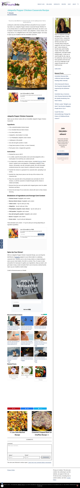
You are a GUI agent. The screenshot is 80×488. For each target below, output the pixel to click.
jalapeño (17, 257)
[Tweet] (1, 247)
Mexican (40, 161)
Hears (9, 361)
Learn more (58, 68)
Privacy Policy (11, 470)
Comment (9, 443)
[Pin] (1, 243)
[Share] (1, 240)
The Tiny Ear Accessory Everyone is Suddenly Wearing (12, 359)
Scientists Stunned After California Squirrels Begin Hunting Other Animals (26, 328)
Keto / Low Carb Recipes (12, 14)
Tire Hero (23, 360)
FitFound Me (11, 12)
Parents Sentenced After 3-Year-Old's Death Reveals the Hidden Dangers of (13, 328)
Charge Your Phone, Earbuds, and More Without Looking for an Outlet (40, 343)
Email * (27, 455)
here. (30, 22)
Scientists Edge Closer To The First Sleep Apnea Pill (40, 327)
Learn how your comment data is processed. (39, 462)
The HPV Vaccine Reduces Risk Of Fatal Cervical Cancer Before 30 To (13, 343)
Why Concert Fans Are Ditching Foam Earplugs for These (40, 359)
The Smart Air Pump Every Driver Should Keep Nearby (27, 358)
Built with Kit (27, 309)
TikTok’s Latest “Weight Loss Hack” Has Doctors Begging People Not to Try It (63, 106)
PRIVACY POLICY (21, 484)
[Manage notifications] (77, 485)
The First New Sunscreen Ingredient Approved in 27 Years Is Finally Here (27, 343)
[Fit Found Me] (10, 4)
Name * (11, 455)
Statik (36, 345)
